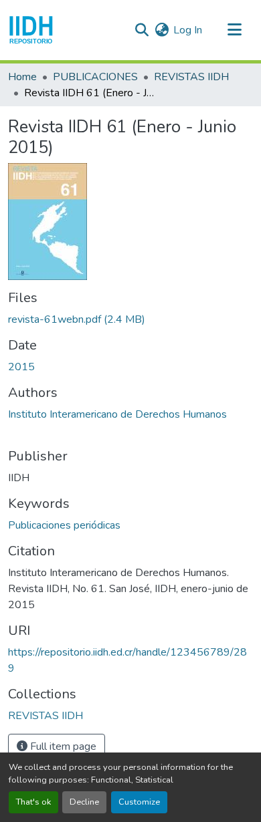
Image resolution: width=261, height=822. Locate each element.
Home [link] (22, 77)
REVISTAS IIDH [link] (191, 77)
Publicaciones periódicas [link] (64, 525)
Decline (84, 802)
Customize (139, 802)
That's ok (33, 802)
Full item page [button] (61, 746)
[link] (130, 319)
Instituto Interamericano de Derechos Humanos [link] (117, 414)
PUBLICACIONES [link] (95, 77)
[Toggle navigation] (234, 30)
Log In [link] (187, 30)
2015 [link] (21, 367)
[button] (31, 30)
